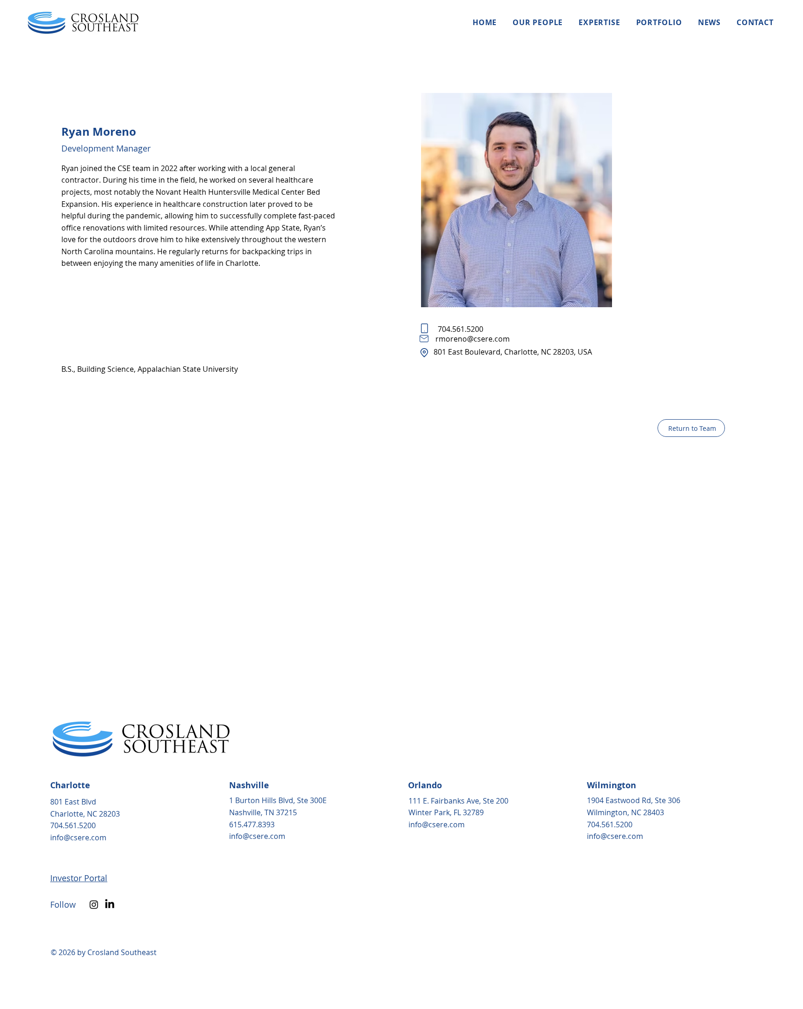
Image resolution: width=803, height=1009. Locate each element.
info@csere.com (78, 837)
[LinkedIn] (109, 904)
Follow (64, 904)
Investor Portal (78, 878)
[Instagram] (93, 904)
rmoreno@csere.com (472, 339)
